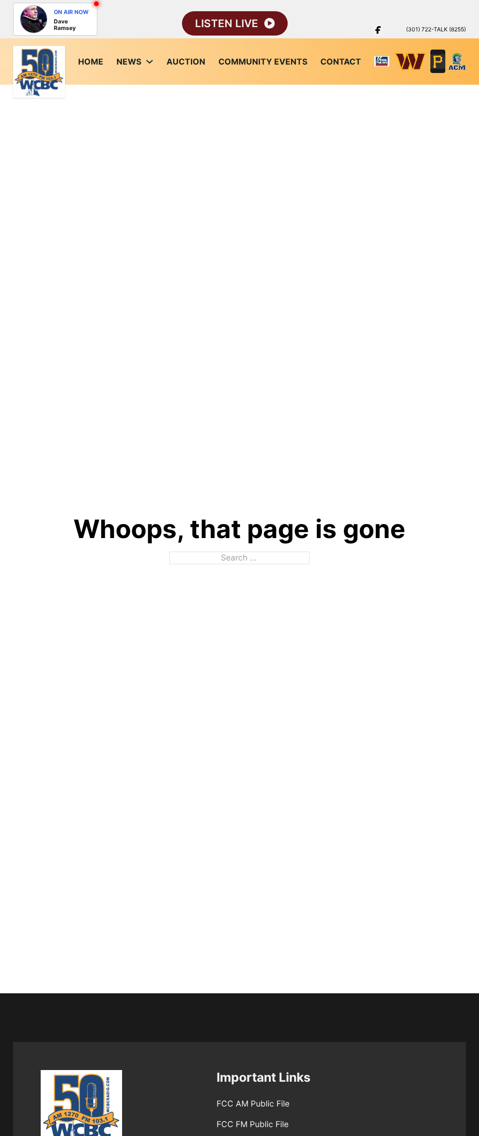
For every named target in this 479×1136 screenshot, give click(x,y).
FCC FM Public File (253, 1124)
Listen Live (226, 23)
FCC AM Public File (253, 1103)
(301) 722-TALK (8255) (436, 29)
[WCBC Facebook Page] (378, 30)
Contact (340, 61)
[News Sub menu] (149, 62)
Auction (186, 61)
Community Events (262, 61)
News (128, 61)
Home (90, 61)
